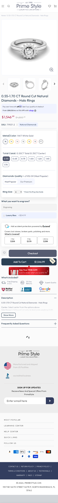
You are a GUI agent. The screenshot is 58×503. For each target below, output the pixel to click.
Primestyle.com (33, 483)
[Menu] (3, 6)
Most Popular (10, 182)
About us (32, 471)
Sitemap (38, 475)
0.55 (6, 159)
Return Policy (27, 466)
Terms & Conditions (16, 471)
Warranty (20, 475)
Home (3, 15)
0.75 (23, 159)
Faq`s (30, 475)
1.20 (40, 159)
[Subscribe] (50, 400)
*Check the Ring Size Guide (33, 192)
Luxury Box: (11, 215)
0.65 (15, 159)
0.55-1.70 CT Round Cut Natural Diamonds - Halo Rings (27, 15)
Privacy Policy (43, 466)
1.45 (48, 159)
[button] (8, 6)
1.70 (6, 164)
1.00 (31, 159)
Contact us (13, 466)
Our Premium (26, 182)
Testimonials (44, 471)
